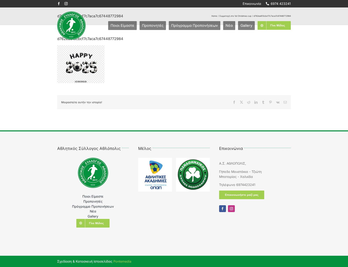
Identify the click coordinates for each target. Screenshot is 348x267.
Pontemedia (122, 261)
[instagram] (66, 3)
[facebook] (58, 3)
